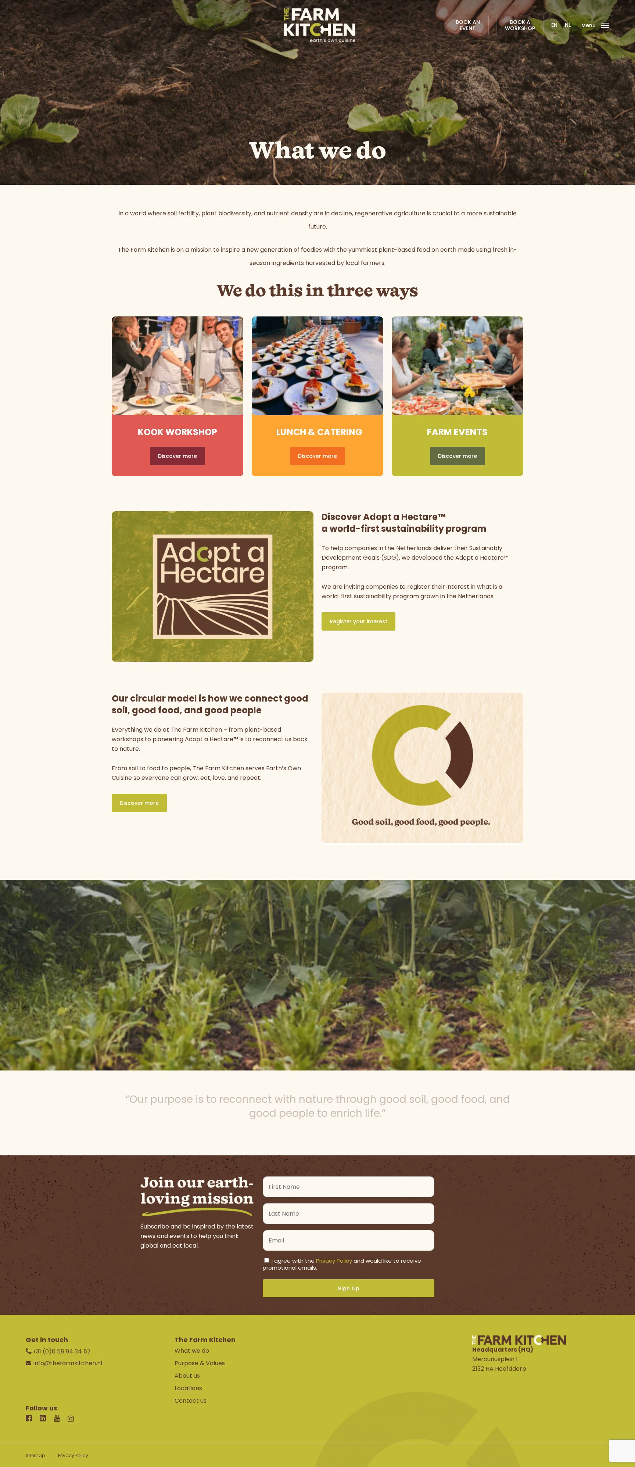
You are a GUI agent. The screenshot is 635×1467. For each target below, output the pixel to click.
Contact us (191, 1400)
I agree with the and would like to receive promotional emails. (342, 1264)
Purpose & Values (200, 1363)
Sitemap (35, 1455)
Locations (188, 1388)
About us (187, 1375)
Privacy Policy (334, 1261)
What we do (192, 1350)
